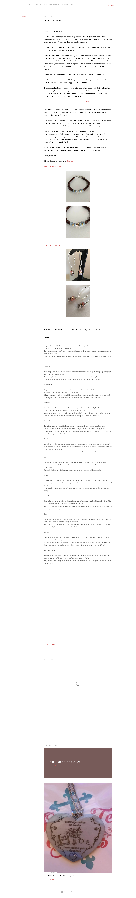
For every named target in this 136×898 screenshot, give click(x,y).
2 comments (59, 766)
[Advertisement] (78, 725)
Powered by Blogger (69, 892)
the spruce (90, 101)
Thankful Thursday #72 (65, 762)
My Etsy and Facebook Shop (61, 5)
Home (31, 5)
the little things (50, 644)
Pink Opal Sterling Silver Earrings (57, 245)
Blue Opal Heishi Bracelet (53, 166)
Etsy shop (71, 161)
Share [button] (24, 17)
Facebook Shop (41, 5)
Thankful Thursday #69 (59, 875)
